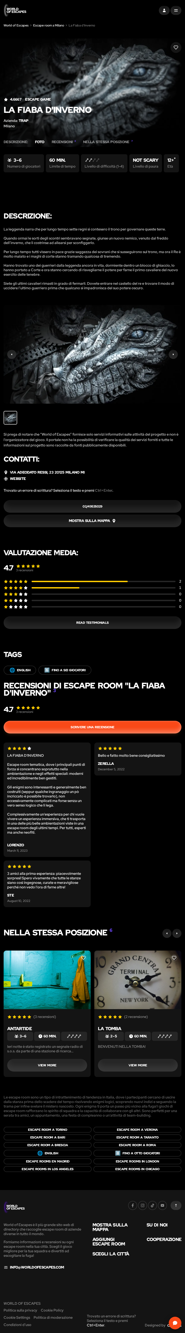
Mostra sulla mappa (109, 1227)
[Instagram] (142, 1205)
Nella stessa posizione (107, 142)
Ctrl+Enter (103, 490)
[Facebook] (132, 1205)
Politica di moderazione (53, 1317)
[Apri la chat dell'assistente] (175, 1323)
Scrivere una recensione (92, 727)
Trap (23, 120)
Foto (39, 142)
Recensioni (64, 142)
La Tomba (109, 1029)
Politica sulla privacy (20, 1310)
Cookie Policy (52, 1310)
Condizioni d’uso (17, 1324)
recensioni (24, 570)
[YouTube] (162, 1205)
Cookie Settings (17, 1317)
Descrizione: (16, 142)
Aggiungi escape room (108, 1241)
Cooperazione (164, 1239)
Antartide (19, 1029)
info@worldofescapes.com (37, 1267)
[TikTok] (152, 1205)
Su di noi (157, 1225)
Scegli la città (110, 1254)
